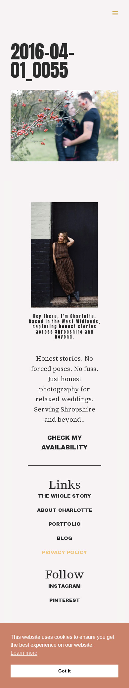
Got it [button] (64, 670)
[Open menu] (115, 13)
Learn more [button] (24, 653)
